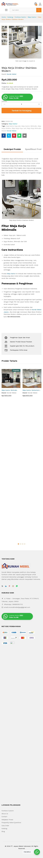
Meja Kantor (32, 17)
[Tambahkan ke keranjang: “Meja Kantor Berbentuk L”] (29, 386)
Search (38, 10)
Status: (4, 83)
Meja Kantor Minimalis (29, 126)
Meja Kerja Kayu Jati (19, 128)
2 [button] (20, 543)
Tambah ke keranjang (21, 110)
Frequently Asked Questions (11, 822)
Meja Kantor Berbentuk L (31, 390)
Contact (4, 816)
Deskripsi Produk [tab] (12, 149)
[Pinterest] (9, 586)
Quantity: (4, 101)
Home (4, 17)
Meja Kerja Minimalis (34, 128)
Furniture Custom (8, 811)
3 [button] (22, 543)
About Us (5, 813)
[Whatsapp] (17, 586)
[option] (11, 384)
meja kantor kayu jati (13, 126)
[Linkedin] (6, 586)
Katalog (10, 17)
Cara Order (5, 825)
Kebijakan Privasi (7, 819)
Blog (3, 831)
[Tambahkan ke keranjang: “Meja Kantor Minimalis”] (8, 386)
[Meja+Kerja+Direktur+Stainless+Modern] (9, 135)
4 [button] (24, 543)
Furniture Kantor (20, 17)
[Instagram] (13, 586)
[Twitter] (2, 586)
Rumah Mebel (11, 74)
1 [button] (18, 543)
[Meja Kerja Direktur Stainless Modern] (4, 135)
